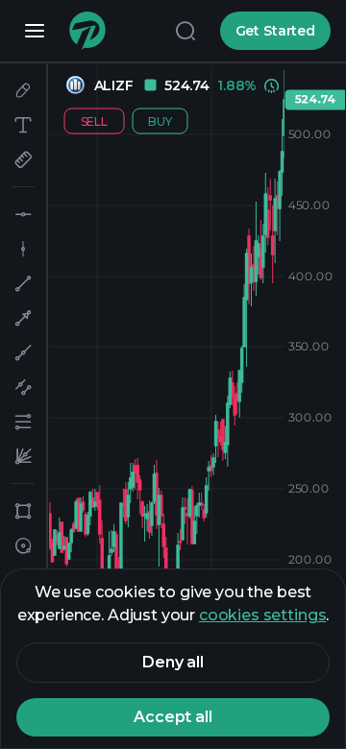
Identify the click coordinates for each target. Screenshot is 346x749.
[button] (23, 90)
